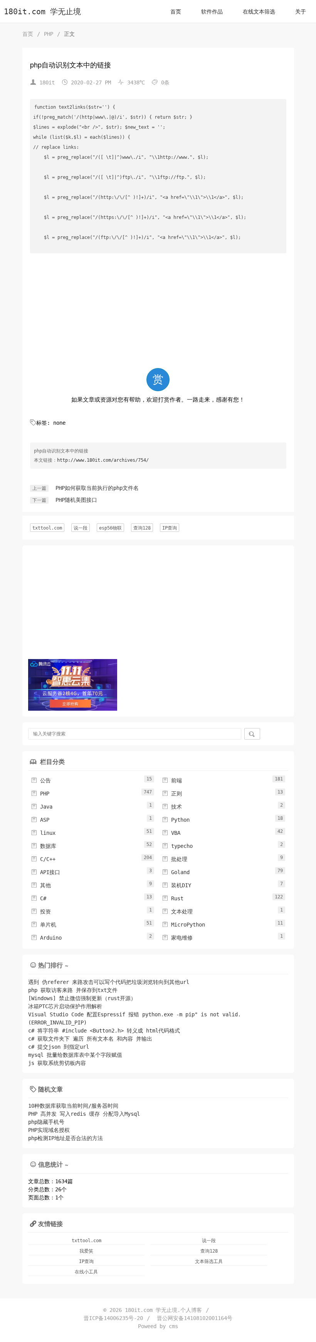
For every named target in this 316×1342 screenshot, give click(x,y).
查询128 (142, 528)
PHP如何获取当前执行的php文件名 (97, 488)
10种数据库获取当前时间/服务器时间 (73, 1106)
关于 (300, 11)
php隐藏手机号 (46, 1122)
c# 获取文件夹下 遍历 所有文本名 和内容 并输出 (90, 1039)
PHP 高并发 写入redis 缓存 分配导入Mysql (84, 1114)
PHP (48, 34)
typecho (177, 846)
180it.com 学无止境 (42, 11)
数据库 (43, 846)
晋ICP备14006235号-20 (113, 1318)
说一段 (80, 528)
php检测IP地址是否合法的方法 (65, 1138)
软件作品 (212, 11)
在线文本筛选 (259, 11)
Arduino (46, 938)
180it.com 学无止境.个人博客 (163, 1310)
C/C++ (43, 859)
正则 (172, 793)
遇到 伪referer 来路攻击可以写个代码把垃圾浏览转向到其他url (108, 982)
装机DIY (176, 885)
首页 (175, 11)
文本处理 (177, 911)
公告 (41, 780)
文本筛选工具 (209, 1261)
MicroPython (183, 925)
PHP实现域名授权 (49, 1130)
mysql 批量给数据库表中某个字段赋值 (75, 1055)
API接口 (45, 872)
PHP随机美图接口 (76, 500)
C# (38, 898)
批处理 (174, 859)
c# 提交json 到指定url (58, 1047)
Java (41, 807)
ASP (40, 820)
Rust (172, 898)
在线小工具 (86, 1272)
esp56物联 (110, 528)
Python (176, 820)
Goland (176, 872)
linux (43, 833)
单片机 (43, 925)
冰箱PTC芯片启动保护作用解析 (65, 1006)
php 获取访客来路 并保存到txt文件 (73, 990)
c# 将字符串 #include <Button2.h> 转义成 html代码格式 (104, 1031)
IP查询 (169, 528)
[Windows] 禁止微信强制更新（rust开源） (82, 998)
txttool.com (47, 528)
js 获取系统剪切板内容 (57, 1063)
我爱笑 (86, 1251)
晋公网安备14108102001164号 (194, 1318)
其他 (41, 885)
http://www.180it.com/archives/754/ (103, 460)
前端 (172, 780)
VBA (171, 833)
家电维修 (177, 938)
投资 (41, 911)
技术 (172, 807)
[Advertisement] (158, 312)
